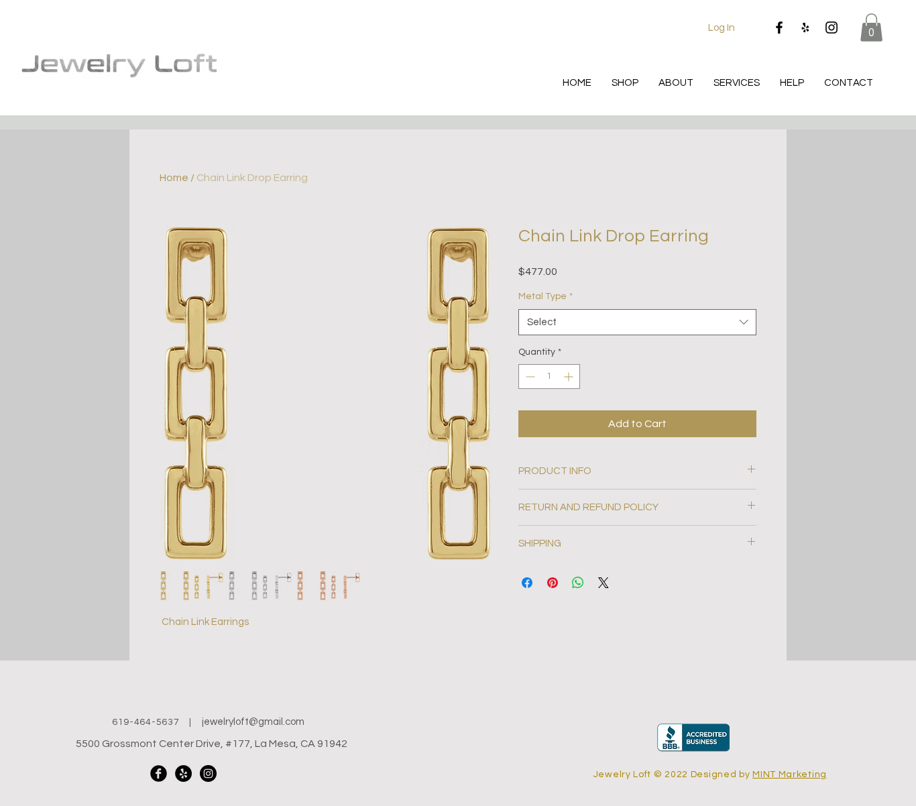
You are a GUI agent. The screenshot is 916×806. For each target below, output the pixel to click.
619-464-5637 (145, 722)
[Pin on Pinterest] (553, 583)
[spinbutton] (549, 376)
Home (174, 177)
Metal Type (545, 296)
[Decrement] (528, 376)
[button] (871, 27)
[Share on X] (603, 583)
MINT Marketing (789, 774)
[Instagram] (831, 27)
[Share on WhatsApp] (578, 583)
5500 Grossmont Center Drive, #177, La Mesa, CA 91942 (211, 743)
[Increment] (569, 376)
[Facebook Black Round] (158, 773)
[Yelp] (805, 27)
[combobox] (637, 322)
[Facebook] (779, 27)
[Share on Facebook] (527, 583)
